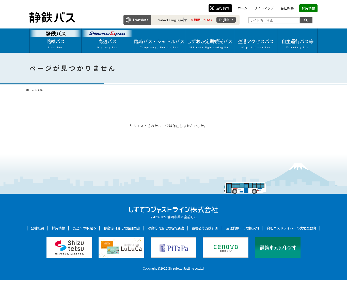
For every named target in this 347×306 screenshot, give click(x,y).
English (224, 19)
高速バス (107, 43)
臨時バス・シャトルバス (159, 43)
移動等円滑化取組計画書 (122, 228)
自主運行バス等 (297, 43)
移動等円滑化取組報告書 (166, 228)
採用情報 (308, 8)
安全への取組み (84, 228)
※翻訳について (201, 19)
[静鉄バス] (52, 21)
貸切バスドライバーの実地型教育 (291, 228)
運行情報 (222, 8)
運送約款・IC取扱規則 (242, 228)
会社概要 (287, 8)
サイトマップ (264, 8)
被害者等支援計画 (205, 228)
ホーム (242, 8)
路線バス (55, 43)
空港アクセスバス (256, 43)
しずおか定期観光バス (209, 43)
